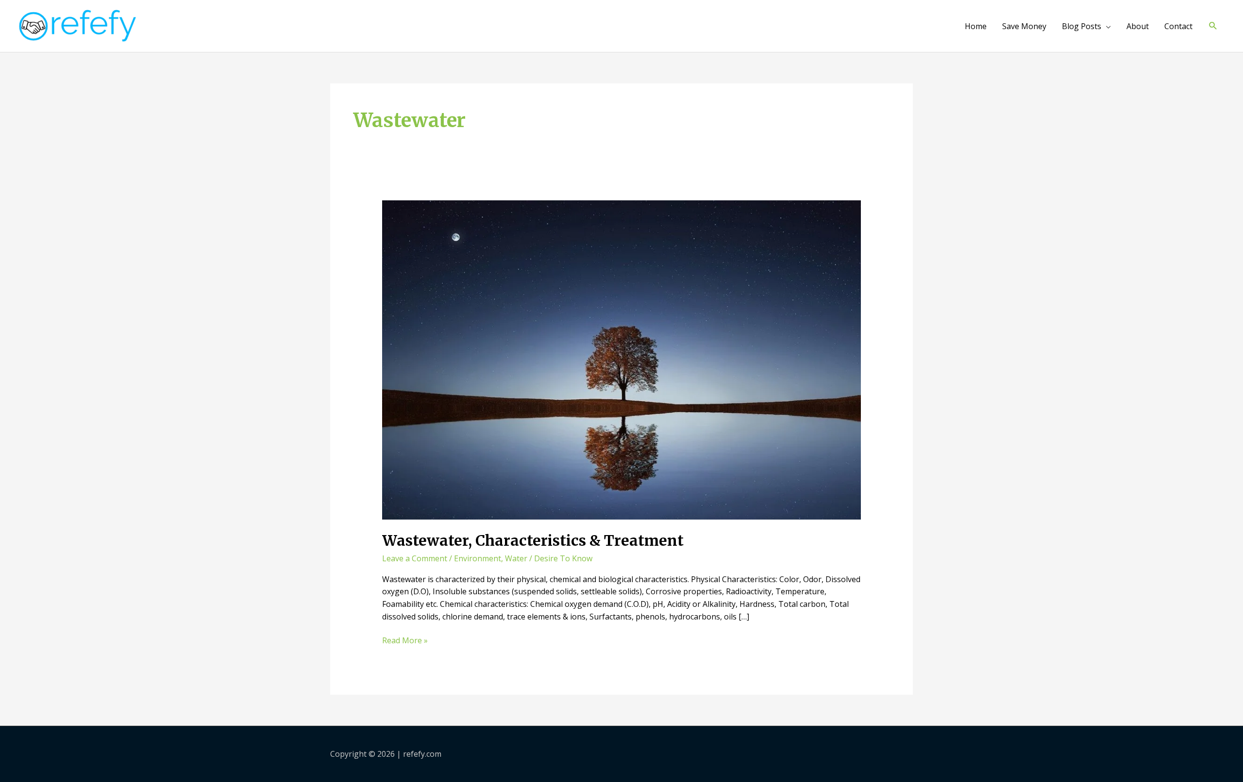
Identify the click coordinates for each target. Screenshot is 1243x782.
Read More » (405, 641)
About (1137, 26)
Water (516, 558)
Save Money (1024, 26)
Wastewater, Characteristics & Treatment (533, 540)
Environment (477, 558)
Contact (1178, 26)
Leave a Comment (414, 558)
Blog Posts (1081, 26)
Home (976, 26)
